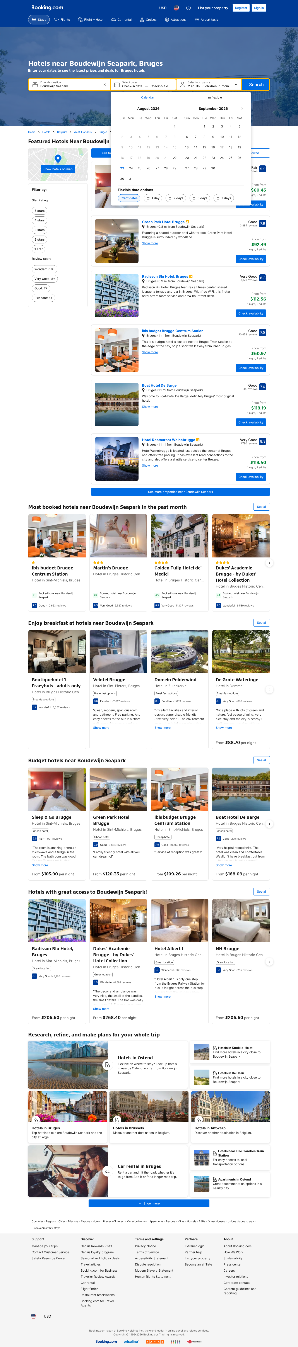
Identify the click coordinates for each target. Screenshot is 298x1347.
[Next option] (269, 563)
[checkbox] (174, 126)
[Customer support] (188, 8)
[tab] (147, 97)
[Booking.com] (47, 7)
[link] (58, 211)
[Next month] (242, 108)
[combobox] (70, 86)
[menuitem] (39, 19)
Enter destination (50, 82)
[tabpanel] (180, 154)
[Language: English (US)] (176, 8)
